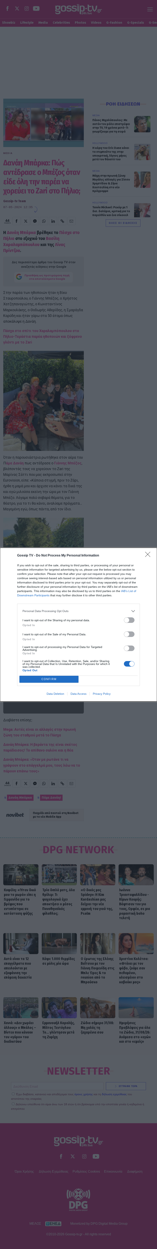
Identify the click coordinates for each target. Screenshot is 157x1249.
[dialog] (78, 624)
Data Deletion (55, 693)
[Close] (149, 556)
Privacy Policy (102, 693)
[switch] (129, 620)
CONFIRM (49, 679)
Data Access (78, 693)
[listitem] (78, 611)
